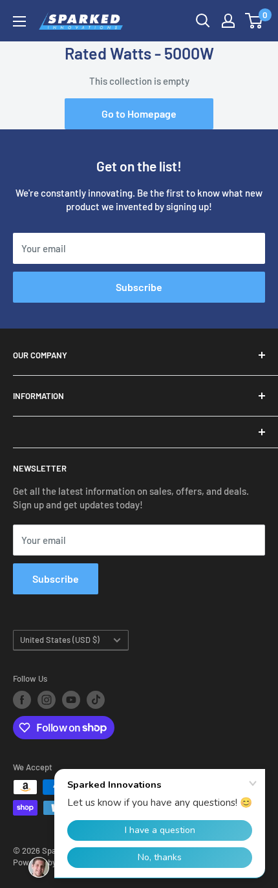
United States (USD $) (60, 639)
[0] (254, 20)
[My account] (228, 21)
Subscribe (139, 287)
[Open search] (203, 21)
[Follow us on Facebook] (22, 700)
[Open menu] (19, 21)
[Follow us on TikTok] (96, 700)
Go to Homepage (139, 113)
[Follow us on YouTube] (71, 700)
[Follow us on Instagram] (46, 700)
